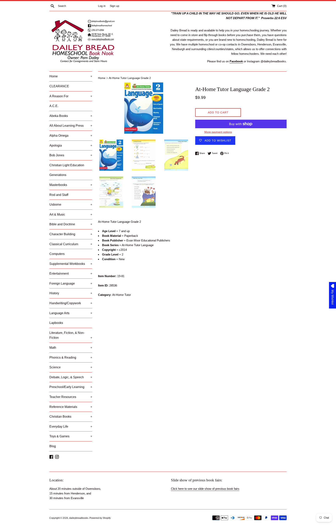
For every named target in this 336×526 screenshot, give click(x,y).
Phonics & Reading (70, 357)
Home (70, 76)
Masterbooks (70, 185)
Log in (102, 5)
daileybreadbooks (78, 518)
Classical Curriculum (70, 244)
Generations (57, 175)
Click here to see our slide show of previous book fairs (205, 488)
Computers (57, 253)
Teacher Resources (70, 397)
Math (70, 347)
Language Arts (70, 313)
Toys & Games (70, 436)
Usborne (70, 204)
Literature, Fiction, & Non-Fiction (70, 335)
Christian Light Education (66, 165)
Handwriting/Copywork (70, 303)
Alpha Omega (70, 135)
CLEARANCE (59, 86)
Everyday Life (70, 426)
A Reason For (70, 96)
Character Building (70, 234)
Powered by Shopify (100, 518)
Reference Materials (70, 406)
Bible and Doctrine (70, 224)
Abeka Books (70, 116)
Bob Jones (70, 155)
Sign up (114, 5)
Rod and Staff (58, 194)
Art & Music (70, 214)
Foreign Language (70, 283)
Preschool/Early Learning (70, 387)
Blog (52, 446)
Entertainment (70, 273)
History (70, 293)
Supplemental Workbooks (70, 263)
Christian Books (70, 416)
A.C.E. (53, 106)
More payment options (218, 131)
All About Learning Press (70, 125)
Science (70, 367)
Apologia (70, 145)
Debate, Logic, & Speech (70, 377)
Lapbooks (56, 322)
